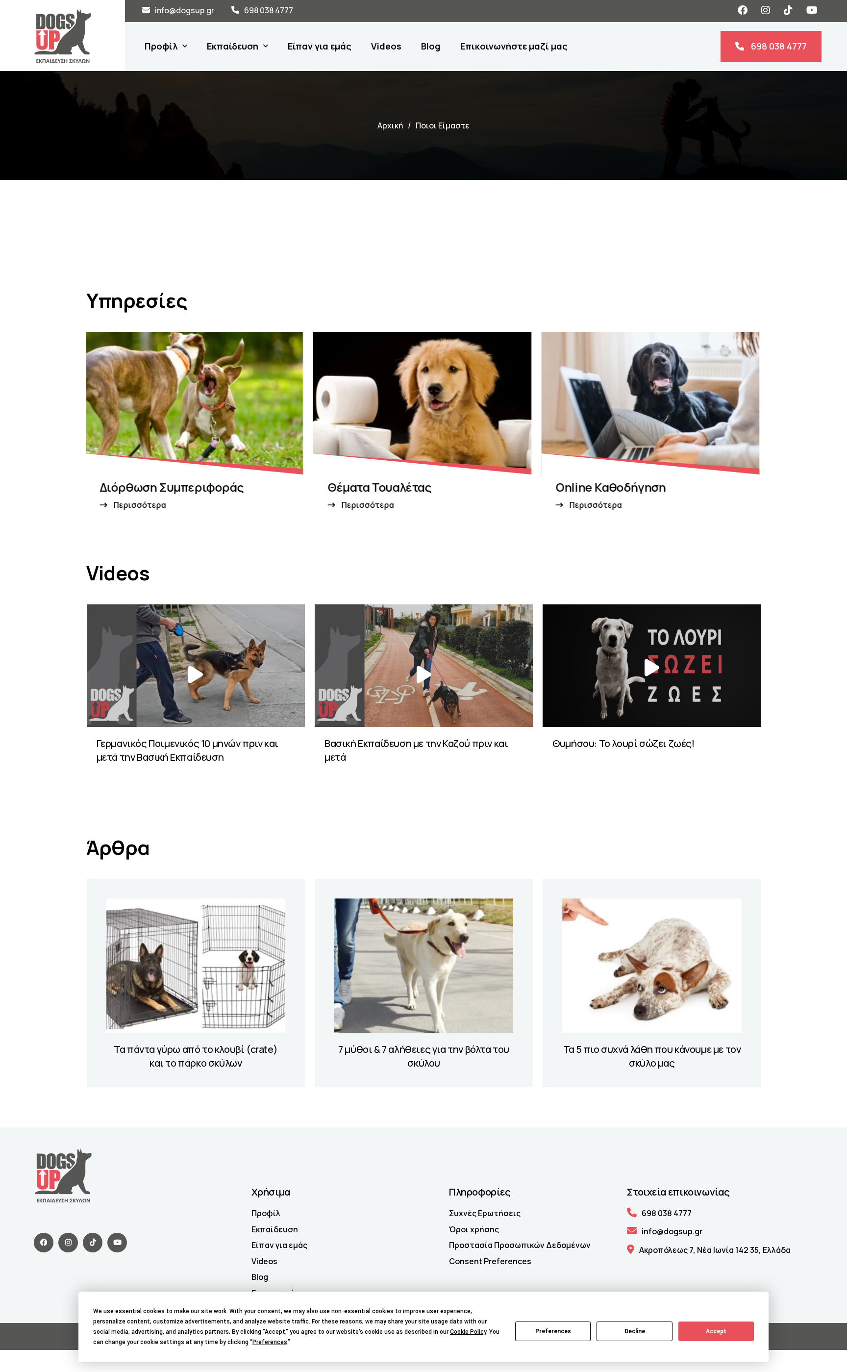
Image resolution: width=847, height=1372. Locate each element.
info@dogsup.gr (184, 10)
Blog (259, 1277)
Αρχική (390, 125)
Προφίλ (265, 1213)
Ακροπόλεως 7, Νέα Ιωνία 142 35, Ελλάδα (715, 1250)
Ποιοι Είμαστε (443, 125)
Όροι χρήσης (474, 1229)
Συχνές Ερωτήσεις (485, 1213)
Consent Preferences (490, 1261)
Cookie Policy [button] (468, 1331)
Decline (634, 1331)
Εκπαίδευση (274, 1229)
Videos (264, 1261)
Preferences (553, 1331)
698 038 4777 (268, 10)
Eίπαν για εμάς (279, 1245)
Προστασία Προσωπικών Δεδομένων (520, 1245)
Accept (716, 1331)
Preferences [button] (269, 1342)
